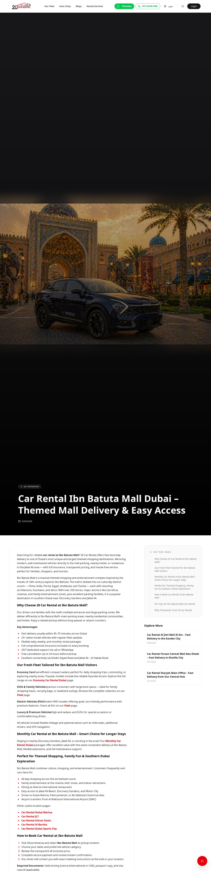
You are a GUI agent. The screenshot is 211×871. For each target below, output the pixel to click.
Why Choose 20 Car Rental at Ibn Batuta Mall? (175, 560)
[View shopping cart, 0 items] (182, 6)
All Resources (31, 486)
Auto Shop (65, 6)
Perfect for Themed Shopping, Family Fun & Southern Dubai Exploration (174, 587)
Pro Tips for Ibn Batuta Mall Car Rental (175, 603)
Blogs (79, 6)
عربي (171, 6)
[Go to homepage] (22, 6)
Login (194, 6)
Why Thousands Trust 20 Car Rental (173, 610)
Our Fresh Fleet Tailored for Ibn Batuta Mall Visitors (175, 569)
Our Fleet (49, 6)
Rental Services (95, 6)
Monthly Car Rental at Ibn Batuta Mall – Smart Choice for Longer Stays (175, 578)
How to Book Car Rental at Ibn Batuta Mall (174, 596)
